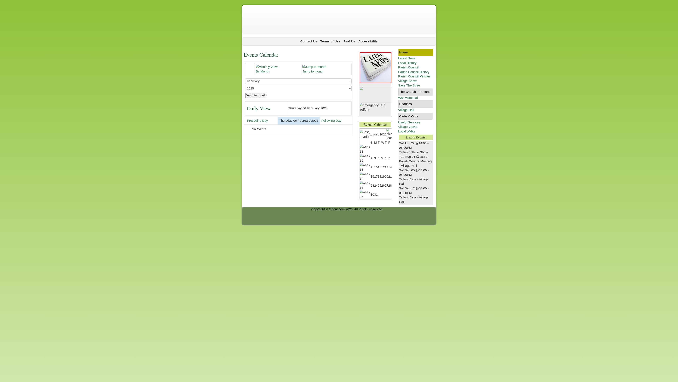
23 (372, 185)
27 (386, 185)
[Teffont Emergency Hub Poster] (375, 107)
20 (386, 176)
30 (372, 194)
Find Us (349, 41)
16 (372, 176)
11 (379, 167)
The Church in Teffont (414, 92)
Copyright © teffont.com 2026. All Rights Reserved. (347, 209)
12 (383, 167)
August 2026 (377, 134)
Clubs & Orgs (408, 116)
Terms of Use (330, 41)
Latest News (407, 58)
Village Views (407, 127)
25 (379, 185)
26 (383, 185)
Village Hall (406, 110)
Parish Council (408, 67)
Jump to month (256, 95)
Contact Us (308, 41)
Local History (407, 63)
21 (390, 176)
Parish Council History (413, 72)
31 (376, 194)
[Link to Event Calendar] (375, 94)
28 (390, 185)
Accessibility (368, 41)
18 (379, 176)
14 (390, 167)
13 (386, 167)
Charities (405, 104)
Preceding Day (257, 120)
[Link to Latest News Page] (375, 67)
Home (403, 52)
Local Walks (406, 131)
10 (376, 167)
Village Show (407, 81)
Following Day (331, 120)
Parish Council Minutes (414, 76)
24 (376, 185)
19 (383, 176)
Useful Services (409, 122)
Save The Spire (409, 85)
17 (376, 176)
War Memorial (408, 98)
